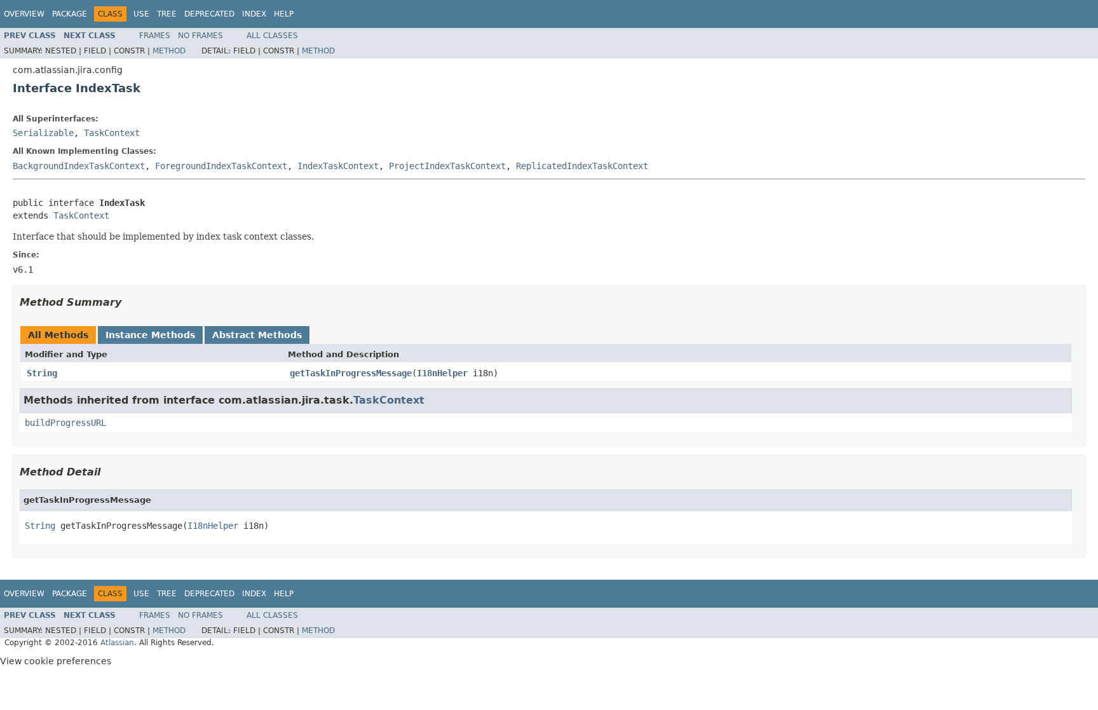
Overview (24, 14)
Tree (167, 14)
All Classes (272, 35)
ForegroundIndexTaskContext (221, 166)
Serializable (43, 133)
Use (141, 14)
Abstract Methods (257, 335)
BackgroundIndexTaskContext (79, 166)
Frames (154, 35)
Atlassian (117, 642)
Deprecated (209, 14)
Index (254, 14)
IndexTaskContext (338, 166)
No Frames (200, 35)
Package (69, 14)
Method (169, 50)
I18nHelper (442, 373)
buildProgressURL (65, 423)
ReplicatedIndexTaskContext (582, 166)
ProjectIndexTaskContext (447, 166)
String (42, 373)
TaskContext (112, 133)
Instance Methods (150, 335)
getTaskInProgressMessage (351, 373)
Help (284, 14)
